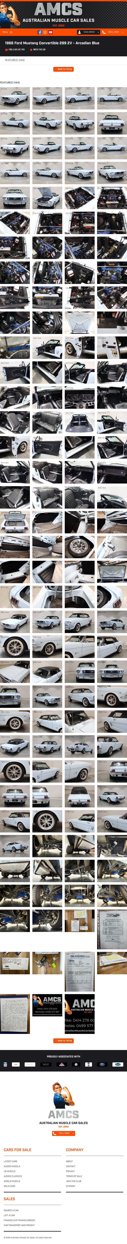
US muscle (9, 1171)
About (69, 1161)
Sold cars (9, 1186)
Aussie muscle (12, 1166)
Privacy (70, 1171)
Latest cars (10, 1161)
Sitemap (70, 1186)
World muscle (12, 1181)
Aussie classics (13, 1176)
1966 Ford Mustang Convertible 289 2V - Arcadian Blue (52, 43)
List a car (9, 1215)
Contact (70, 1166)
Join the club (73, 1181)
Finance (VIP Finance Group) (19, 1220)
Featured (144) (15, 60)
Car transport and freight (19, 1225)
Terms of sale (74, 1176)
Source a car (11, 1210)
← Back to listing (63, 69)
